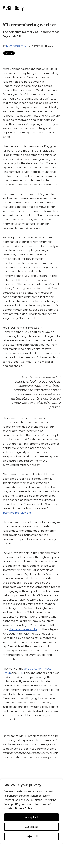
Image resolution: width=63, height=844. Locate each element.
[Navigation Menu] (56, 8)
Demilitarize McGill (17, 45)
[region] (31, 811)
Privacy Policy (23, 808)
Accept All (31, 817)
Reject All (32, 836)
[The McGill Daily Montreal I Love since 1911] (13, 8)
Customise (31, 826)
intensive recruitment (17, 512)
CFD (20, 672)
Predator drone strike (23, 629)
